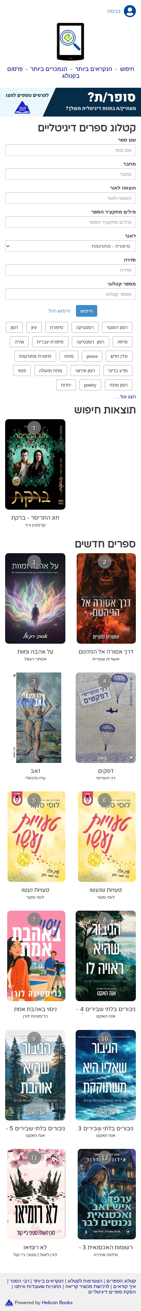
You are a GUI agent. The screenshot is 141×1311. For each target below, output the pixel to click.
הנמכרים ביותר (48, 69)
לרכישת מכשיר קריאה (87, 1286)
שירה (19, 341)
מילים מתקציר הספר (113, 212)
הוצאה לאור (123, 188)
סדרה (130, 260)
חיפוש (127, 69)
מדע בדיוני (118, 370)
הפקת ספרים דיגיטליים (112, 1292)
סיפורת (56, 327)
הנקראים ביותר (93, 69)
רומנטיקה (85, 327)
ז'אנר (130, 236)
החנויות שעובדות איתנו (37, 1286)
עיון (34, 327)
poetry (90, 385)
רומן (14, 327)
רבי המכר (19, 1281)
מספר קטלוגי (121, 284)
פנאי (22, 370)
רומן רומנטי (117, 327)
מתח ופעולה (50, 370)
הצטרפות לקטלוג (85, 1281)
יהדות (66, 385)
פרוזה (122, 341)
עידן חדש (119, 356)
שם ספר (127, 140)
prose (92, 356)
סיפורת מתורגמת (35, 356)
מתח (69, 356)
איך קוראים (124, 1286)
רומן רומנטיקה (90, 341)
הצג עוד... (126, 396)
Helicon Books (57, 1302)
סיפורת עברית (50, 341)
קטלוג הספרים (121, 1281)
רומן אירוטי (85, 370)
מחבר (129, 164)
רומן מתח (119, 385)
